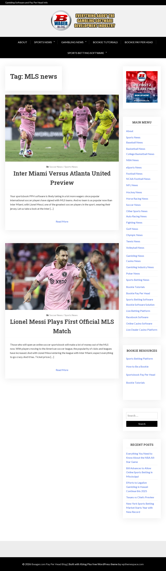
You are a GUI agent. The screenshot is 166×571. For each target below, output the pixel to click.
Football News (134, 173)
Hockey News (134, 192)
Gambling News (72, 42)
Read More (62, 221)
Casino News (133, 260)
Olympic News (134, 234)
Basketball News (135, 148)
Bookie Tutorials (105, 42)
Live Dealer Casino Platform (141, 329)
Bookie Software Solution (140, 304)
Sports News (43, 42)
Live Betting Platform (138, 310)
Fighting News (134, 222)
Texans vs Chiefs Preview (140, 497)
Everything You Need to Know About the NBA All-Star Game (140, 457)
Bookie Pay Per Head (139, 42)
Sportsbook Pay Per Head (140, 374)
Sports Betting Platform (139, 358)
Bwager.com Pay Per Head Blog (49, 564)
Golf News (132, 228)
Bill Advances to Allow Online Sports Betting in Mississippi (139, 472)
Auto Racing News (136, 216)
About (22, 42)
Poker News (133, 273)
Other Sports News (137, 211)
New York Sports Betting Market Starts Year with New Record (140, 507)
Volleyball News (135, 247)
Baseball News (134, 142)
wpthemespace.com (132, 564)
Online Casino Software (139, 323)
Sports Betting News (137, 279)
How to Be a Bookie (137, 366)
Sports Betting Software (86, 52)
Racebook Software (137, 317)
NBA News (132, 160)
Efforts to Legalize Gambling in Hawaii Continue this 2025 (137, 486)
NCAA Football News (138, 178)
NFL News (132, 185)
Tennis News (133, 241)
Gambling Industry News (140, 267)
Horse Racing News (137, 198)
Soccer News (56, 166)
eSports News (134, 167)
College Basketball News (140, 153)
